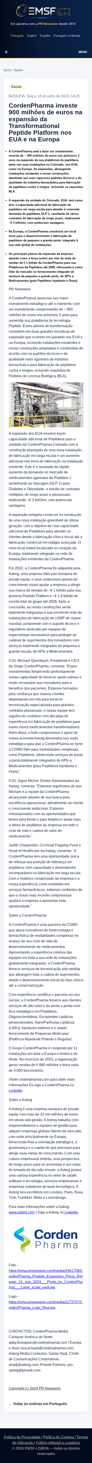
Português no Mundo (66, 35)
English (32, 35)
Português (17, 35)
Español (45, 35)
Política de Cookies (59, 1437)
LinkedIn (15, 1090)
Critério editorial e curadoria (58, 1443)
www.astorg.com (22, 1212)
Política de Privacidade (22, 1437)
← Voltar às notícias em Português (38, 1404)
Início (7, 70)
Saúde (18, 70)
